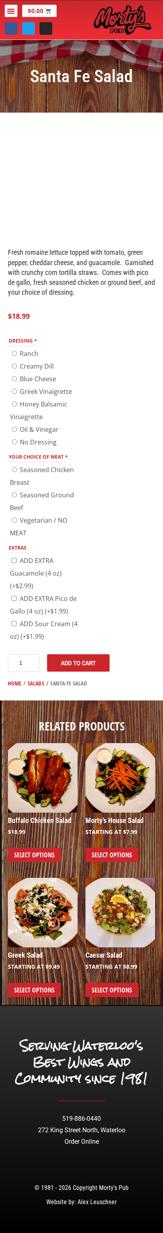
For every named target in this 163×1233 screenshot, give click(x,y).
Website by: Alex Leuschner (81, 1202)
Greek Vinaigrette (46, 391)
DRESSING (23, 340)
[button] (11, 11)
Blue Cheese (38, 379)
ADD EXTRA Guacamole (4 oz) (36, 573)
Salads (36, 683)
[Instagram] (46, 28)
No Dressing (38, 442)
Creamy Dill (37, 366)
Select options (34, 855)
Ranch (29, 353)
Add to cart (78, 663)
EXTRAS (18, 547)
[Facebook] (11, 28)
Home (15, 683)
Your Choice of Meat (38, 457)
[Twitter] (28, 28)
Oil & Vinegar (39, 429)
